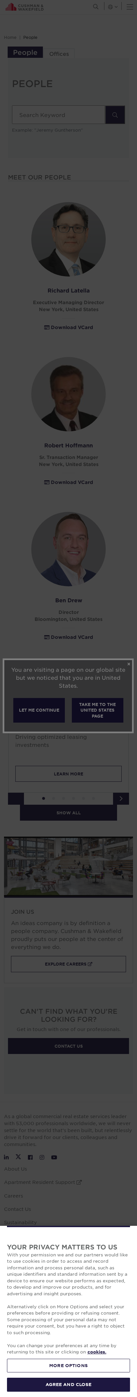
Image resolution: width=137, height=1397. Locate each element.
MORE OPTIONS (68, 1365)
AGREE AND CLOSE (69, 1384)
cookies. (96, 1351)
